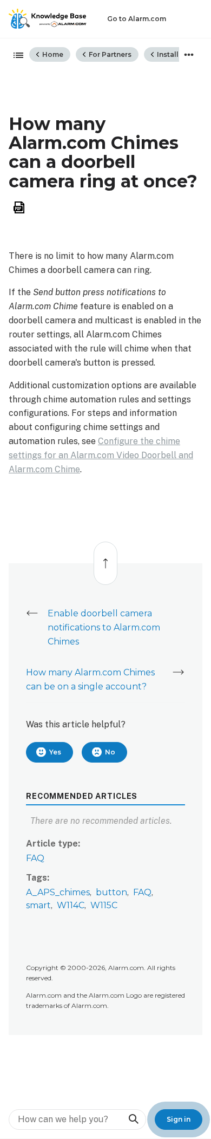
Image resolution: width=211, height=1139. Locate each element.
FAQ (35, 858)
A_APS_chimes (58, 892)
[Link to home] (48, 19)
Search (133, 1119)
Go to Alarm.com (136, 19)
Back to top (105, 557)
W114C (70, 905)
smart (38, 905)
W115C (103, 905)
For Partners (109, 54)
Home (52, 54)
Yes (55, 752)
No (110, 752)
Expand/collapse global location (189, 54)
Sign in (178, 1119)
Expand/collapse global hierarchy (15, 56)
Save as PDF (19, 207)
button (111, 892)
